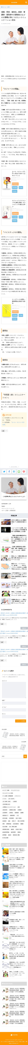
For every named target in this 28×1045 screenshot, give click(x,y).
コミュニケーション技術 (8, 793)
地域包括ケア (5, 815)
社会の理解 (5, 826)
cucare (14, 2)
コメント (4, 680)
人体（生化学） (11, 798)
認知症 (9, 835)
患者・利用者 (18, 818)
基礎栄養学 (12, 815)
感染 (9, 821)
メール (4, 707)
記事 (10, 503)
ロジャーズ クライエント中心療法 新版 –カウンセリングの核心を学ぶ (19, 203)
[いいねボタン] (3, 431)
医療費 (22, 812)
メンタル (4, 798)
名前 (3, 700)
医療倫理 (17, 812)
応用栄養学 (11, 818)
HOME (15, 1035)
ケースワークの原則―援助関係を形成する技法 (18, 301)
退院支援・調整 (16, 835)
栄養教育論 (8, 823)
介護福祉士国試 (12, 809)
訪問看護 (4, 835)
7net (21, 187)
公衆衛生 (11, 812)
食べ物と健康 (5, 837)
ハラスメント (17, 795)
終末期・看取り (19, 829)
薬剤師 (19, 832)
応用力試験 (5, 818)
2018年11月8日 (13, 615)
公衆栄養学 (5, 812)
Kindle (15, 187)
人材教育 (15, 801)
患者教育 (4, 821)
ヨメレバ (18, 177)
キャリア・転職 (6, 790)
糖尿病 (12, 829)
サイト (4, 714)
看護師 (22, 823)
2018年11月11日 (14, 651)
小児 (18, 815)
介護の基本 (5, 809)
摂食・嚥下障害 (21, 821)
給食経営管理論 (6, 832)
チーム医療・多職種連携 (9, 510)
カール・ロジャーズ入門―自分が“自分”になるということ (18, 173)
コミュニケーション (8, 508)
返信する (24, 628)
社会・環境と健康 (13, 826)
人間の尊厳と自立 (6, 804)
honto (15, 191)
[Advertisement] (14, 60)
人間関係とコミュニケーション (9, 807)
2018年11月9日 (14, 633)
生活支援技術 (16, 823)
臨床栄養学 (13, 832)
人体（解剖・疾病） (7, 801)
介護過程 (19, 809)
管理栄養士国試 (6, 829)
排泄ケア (14, 821)
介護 (18, 807)
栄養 (3, 823)
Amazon (15, 184)
